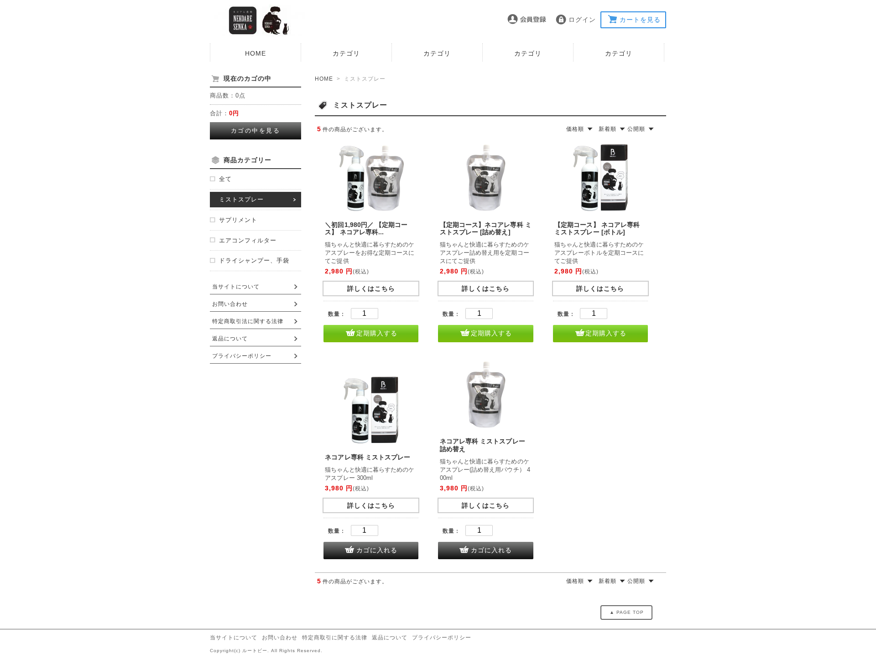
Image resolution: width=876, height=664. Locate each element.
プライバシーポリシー (241, 356)
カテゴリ (346, 53)
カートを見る (640, 19)
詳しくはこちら (371, 288)
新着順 (607, 129)
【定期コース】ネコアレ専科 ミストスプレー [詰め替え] (486, 228)
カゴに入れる (376, 550)
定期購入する (376, 333)
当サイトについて (236, 286)
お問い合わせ (230, 304)
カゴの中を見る (256, 130)
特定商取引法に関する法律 (247, 321)
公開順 (636, 129)
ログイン (582, 19)
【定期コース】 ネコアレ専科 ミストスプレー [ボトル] (597, 228)
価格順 (575, 129)
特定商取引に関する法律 (334, 637)
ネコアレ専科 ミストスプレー (367, 457)
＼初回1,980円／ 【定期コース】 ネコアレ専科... (366, 228)
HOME (255, 53)
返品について (230, 338)
